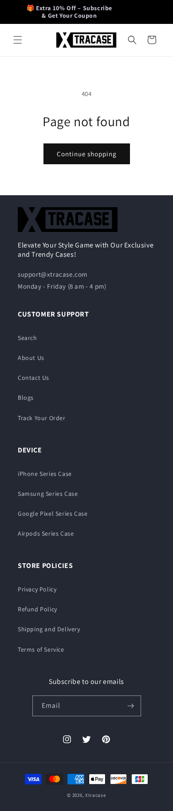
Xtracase (95, 795)
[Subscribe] (131, 705)
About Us (31, 358)
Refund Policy (37, 609)
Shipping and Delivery (49, 629)
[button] (18, 40)
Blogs (26, 398)
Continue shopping (87, 154)
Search (27, 338)
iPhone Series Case (45, 474)
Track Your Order (42, 418)
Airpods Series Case (46, 533)
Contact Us (33, 378)
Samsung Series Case (48, 494)
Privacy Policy (37, 589)
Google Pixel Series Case (52, 513)
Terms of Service (41, 649)
